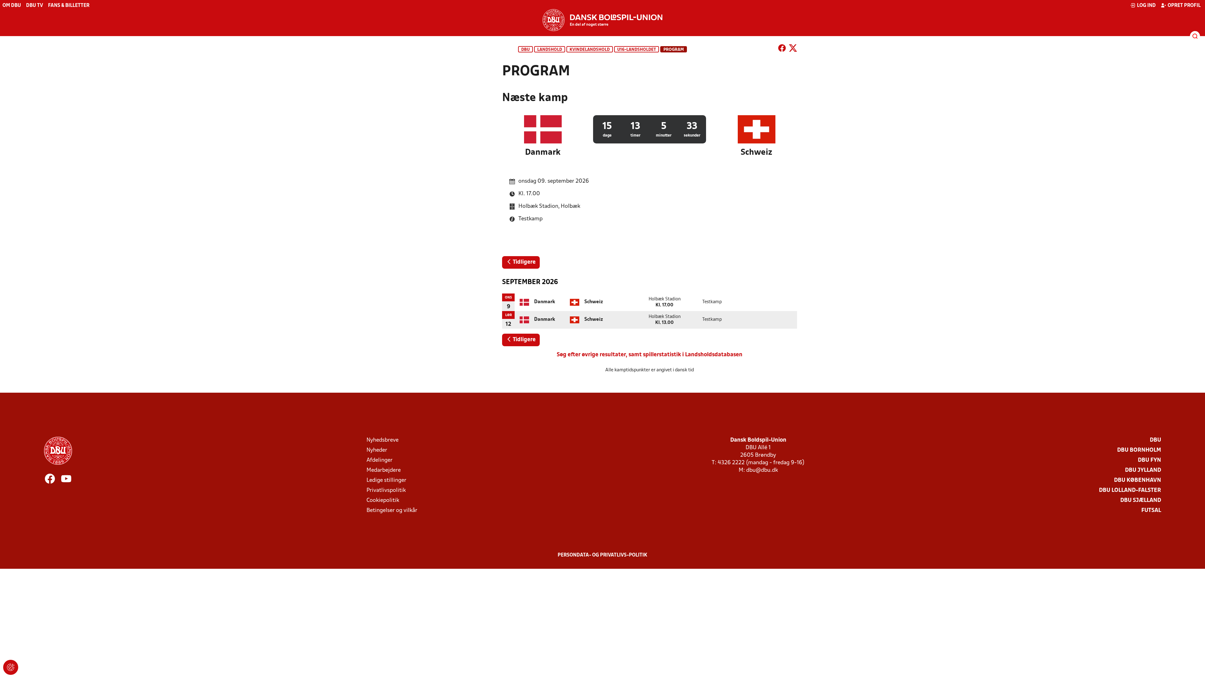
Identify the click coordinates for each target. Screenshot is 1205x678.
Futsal (1151, 510)
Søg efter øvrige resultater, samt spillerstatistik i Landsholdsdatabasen (649, 355)
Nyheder (377, 450)
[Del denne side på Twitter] (793, 49)
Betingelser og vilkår (392, 510)
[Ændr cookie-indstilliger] (10, 667)
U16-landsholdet (636, 50)
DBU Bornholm (1139, 450)
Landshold (549, 50)
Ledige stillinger (386, 480)
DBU (525, 50)
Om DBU (12, 5)
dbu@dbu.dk (762, 470)
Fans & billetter (68, 5)
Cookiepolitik (383, 500)
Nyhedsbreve (383, 440)
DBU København (1137, 480)
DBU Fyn (1149, 460)
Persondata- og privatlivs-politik (602, 555)
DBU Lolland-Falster (1130, 490)
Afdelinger (380, 460)
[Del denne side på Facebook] (782, 49)
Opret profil (1184, 5)
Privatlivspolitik (386, 490)
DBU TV (34, 5)
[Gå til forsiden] (602, 20)
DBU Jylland (1143, 470)
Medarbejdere (384, 470)
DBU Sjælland (1140, 500)
